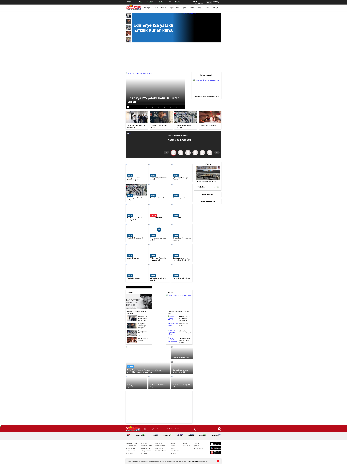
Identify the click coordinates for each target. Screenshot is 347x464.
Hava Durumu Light (131, 443)
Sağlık (172, 7)
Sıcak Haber (186, 445)
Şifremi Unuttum (198, 448)
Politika (191, 7)
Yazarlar (185, 443)
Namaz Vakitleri (140, 435)
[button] (128, 107)
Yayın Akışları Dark (146, 448)
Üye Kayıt (196, 445)
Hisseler (180, 435)
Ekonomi (164, 7)
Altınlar (173, 443)
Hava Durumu (154, 435)
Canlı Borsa (158, 443)
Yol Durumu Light (131, 448)
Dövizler (173, 445)
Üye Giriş (196, 443)
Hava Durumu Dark (131, 445)
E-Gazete (206, 7)
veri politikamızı (193, 461)
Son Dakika (144, 453)
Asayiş (199, 7)
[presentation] (198, 187)
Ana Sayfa (147, 7)
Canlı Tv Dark (144, 443)
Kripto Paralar (216, 435)
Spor (177, 7)
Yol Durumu (202, 435)
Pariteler (191, 435)
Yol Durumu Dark (130, 451)
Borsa (128, 435)
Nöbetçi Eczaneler (146, 451)
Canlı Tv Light (129, 453)
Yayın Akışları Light (146, 445)
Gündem (155, 7)
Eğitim (184, 7)
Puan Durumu (167, 435)
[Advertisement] (173, 57)
